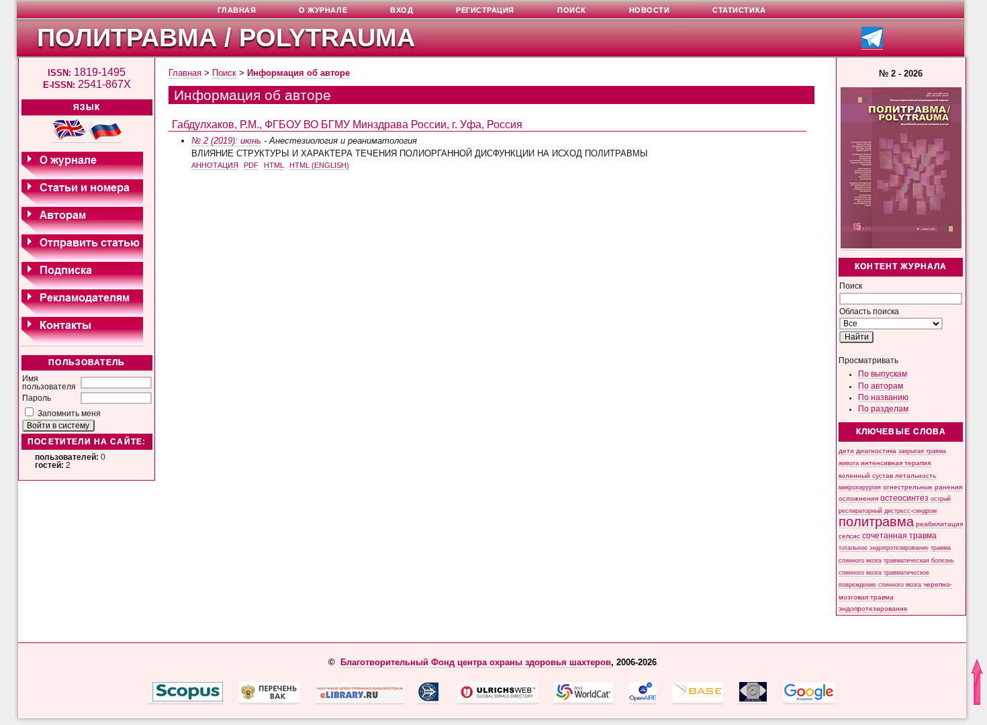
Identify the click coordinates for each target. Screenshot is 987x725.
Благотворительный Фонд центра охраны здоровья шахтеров (475, 662)
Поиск (224, 73)
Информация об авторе (298, 73)
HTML (274, 165)
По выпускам (882, 374)
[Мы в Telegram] (872, 45)
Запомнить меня (69, 413)
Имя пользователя (49, 383)
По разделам (883, 409)
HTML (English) (319, 165)
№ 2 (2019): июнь (226, 141)
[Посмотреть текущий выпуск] (901, 246)
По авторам (880, 386)
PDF (251, 165)
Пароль (36, 398)
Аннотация (214, 165)
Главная (185, 73)
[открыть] (149, 698)
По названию (883, 397)
